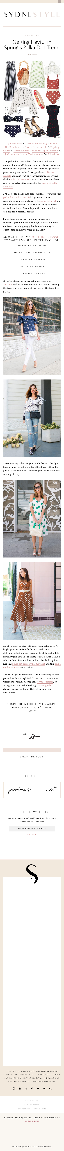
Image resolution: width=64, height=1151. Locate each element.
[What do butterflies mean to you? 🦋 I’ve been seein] (32, 896)
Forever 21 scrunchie (36, 147)
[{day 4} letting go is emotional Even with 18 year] (32, 926)
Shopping (32, 54)
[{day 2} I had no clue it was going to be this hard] (32, 1046)
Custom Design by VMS (29, 1109)
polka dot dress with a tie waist (28, 664)
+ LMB (43, 1109)
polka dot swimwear (21, 179)
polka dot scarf (48, 201)
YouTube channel (45, 237)
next (50, 790)
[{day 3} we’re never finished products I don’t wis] (32, 986)
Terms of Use (32, 1101)
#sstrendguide (43, 685)
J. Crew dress (15, 143)
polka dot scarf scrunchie (16, 197)
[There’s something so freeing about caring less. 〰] (32, 956)
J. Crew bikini (12, 154)
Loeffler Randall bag (36, 143)
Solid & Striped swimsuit (45, 150)
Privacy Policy (32, 1105)
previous (20, 790)
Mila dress (53, 154)
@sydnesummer (45, 681)
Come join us (32, 1121)
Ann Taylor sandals (33, 154)
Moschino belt (21, 150)
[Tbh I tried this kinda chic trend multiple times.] (32, 1016)
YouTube (8, 284)
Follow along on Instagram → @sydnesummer (32, 1146)
